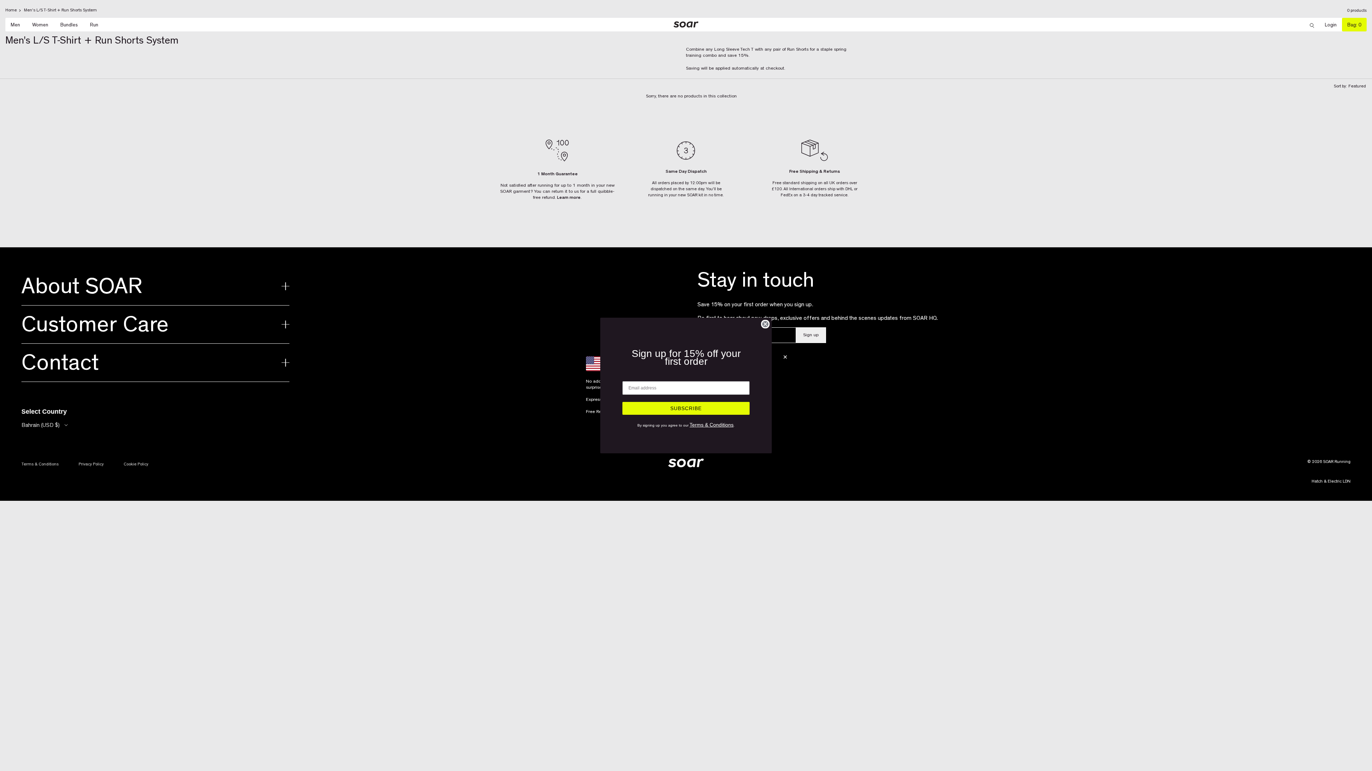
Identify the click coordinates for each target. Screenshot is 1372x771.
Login (1333, 24)
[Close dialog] (765, 324)
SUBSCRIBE (686, 408)
